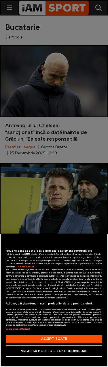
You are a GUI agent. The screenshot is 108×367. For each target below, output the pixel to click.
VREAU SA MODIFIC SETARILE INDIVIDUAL (54, 351)
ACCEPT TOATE (54, 339)
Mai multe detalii (26, 266)
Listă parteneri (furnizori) (18, 329)
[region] (54, 300)
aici (88, 285)
